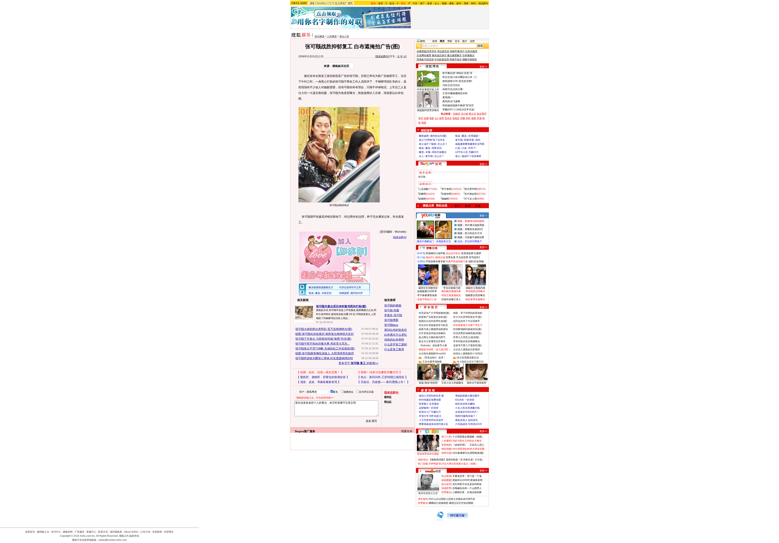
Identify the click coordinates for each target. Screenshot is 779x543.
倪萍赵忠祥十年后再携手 (466, 321)
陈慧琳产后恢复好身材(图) (433, 317)
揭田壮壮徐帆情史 (428, 288)
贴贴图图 (446, 480)
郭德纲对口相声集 (435, 253)
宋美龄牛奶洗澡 (425, 59)
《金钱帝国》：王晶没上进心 (468, 444)
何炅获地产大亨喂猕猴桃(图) (434, 313)
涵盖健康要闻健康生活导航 (469, 144)
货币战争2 (474, 257)
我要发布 (406, 431)
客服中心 (91, 531)
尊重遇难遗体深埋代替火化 (433, 424)
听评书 (421, 253)
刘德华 (456, 113)
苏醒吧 (422, 193)
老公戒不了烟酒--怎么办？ (433, 144)
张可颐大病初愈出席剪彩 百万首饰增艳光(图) (323, 329)
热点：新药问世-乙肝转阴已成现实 (382, 377)
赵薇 (426, 118)
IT (409, 3)
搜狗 (350, 3)
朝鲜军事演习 (457, 51)
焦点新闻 (446, 476)
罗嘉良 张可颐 (393, 315)
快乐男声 (481, 113)
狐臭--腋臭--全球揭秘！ (467, 135)
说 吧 (438, 164)
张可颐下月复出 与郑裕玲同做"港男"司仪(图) (323, 338)
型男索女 (446, 492)
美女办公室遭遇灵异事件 (432, 341)
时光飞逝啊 (454, 101)
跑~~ (450, 97)
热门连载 (423, 463)
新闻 (434, 41)
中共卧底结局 (441, 59)
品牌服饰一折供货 (428, 407)
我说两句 (483, 3)
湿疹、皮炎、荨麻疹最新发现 (318, 382)
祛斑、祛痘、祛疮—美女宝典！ (320, 372)
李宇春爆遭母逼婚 (427, 295)
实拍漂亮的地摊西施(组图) (467, 333)
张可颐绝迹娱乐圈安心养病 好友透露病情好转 (324, 358)
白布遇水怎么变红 (395, 334)
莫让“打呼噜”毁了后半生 (432, 140)
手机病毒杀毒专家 (435, 261)
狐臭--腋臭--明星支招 (430, 148)
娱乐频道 (319, 36)
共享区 (421, 261)
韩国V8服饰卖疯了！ (466, 416)
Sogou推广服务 (305, 431)
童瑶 (444, 97)
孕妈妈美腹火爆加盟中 (467, 395)
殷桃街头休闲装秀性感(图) (433, 321)
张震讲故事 (467, 253)
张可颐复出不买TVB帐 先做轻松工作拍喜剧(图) (325, 348)
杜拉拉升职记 (453, 253)
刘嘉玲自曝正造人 (451, 299)
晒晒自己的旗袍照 (438, 503)
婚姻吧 (445, 198)
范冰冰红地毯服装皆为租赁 (433, 325)
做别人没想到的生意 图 (431, 395)
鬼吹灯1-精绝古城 (435, 257)
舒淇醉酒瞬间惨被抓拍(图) (467, 329)
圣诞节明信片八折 (427, 299)
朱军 (420, 118)
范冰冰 (448, 118)
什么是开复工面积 (395, 344)
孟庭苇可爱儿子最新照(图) (467, 345)
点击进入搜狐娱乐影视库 (466, 349)
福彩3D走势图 (476, 261)
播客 (451, 3)
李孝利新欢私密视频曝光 (466, 341)
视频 (444, 3)
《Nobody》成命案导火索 (433, 345)
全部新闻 (157, 531)
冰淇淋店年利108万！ (467, 412)
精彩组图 (446, 448)
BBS (473, 3)
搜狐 (312, 3)
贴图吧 (422, 198)
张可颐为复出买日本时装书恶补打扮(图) (341, 306)
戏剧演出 (423, 459)
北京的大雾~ (457, 89)
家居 (429, 3)
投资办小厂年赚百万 (430, 412)
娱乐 (392, 3)
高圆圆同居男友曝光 (428, 110)
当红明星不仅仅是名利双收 (467, 484)
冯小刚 (464, 113)
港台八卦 (344, 36)
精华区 (388, 397)
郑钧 (468, 118)
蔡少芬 (472, 113)
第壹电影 (446, 444)
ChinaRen (321, 3)
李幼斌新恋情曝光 (475, 291)
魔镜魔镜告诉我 (458, 93)
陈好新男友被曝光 (475, 299)
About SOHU (131, 531)
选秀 (441, 118)
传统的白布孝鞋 (394, 339)
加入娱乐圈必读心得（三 (463, 77)
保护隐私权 (116, 531)
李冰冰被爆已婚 (451, 288)
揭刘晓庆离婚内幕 (451, 291)
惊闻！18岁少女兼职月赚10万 (379, 372)
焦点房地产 (341, 3)
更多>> (483, 66)
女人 (437, 3)
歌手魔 (446, 73)
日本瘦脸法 (468, 55)
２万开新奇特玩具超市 (431, 420)
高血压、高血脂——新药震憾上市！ (383, 382)
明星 (423, 122)
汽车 (415, 3)
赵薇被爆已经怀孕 (427, 291)
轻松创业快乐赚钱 (465, 403)
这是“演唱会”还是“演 (461, 73)
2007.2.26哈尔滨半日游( (461, 109)
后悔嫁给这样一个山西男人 (467, 488)
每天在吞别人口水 (428, 493)
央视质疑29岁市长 (427, 51)
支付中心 (56, 531)
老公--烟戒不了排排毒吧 (468, 156)
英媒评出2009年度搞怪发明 (467, 480)
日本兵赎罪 (471, 51)
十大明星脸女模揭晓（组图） (468, 436)
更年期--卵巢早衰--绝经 (467, 140)
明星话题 (446, 453)
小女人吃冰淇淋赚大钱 (467, 407)
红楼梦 (477, 253)
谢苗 (444, 81)
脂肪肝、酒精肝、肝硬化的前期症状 (323, 377)
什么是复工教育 (394, 349)
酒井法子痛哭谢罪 (476, 383)
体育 (380, 3)
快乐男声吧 (471, 189)
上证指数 (423, 189)
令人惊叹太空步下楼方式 (470, 361)
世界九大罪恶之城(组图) (466, 337)
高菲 (444, 101)
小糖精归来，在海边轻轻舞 (467, 492)
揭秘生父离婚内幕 (475, 288)
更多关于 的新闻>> (358, 363)
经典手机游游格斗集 (457, 261)
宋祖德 (446, 105)
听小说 (421, 257)
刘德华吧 (446, 193)
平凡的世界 (462, 257)
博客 (466, 3)
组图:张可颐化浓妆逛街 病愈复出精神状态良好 (324, 333)
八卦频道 (332, 36)
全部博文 (169, 531)
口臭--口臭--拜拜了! (465, 148)
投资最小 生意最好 (429, 403)
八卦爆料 (446, 440)
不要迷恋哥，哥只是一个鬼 (467, 476)
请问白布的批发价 (395, 329)
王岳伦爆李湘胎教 (432, 361)
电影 (431, 118)
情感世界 (446, 488)
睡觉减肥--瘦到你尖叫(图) (433, 135)
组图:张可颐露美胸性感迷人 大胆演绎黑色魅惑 (324, 353)
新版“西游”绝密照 (428, 383)
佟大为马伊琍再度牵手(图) (467, 317)
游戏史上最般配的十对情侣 (467, 353)
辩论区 (388, 401)
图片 (464, 41)
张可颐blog (391, 325)
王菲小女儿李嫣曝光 (452, 383)
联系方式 (103, 531)
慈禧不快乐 (456, 59)
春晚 (473, 118)
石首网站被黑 (424, 55)
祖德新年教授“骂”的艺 (462, 105)
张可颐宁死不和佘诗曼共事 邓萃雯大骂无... (322, 343)
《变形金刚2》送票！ (434, 357)
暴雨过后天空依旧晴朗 (461, 503)
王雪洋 (446, 93)
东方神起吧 (471, 193)
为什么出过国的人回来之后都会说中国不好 (452, 499)
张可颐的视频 (392, 305)
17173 (330, 3)
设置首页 (30, 531)
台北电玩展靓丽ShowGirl (432, 353)
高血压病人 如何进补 (466, 420)
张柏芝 (456, 118)
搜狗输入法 (43, 531)
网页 (442, 41)
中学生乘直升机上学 (428, 89)
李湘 (479, 118)
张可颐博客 (391, 320)
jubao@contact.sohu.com (113, 540)
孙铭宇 (446, 89)
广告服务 (79, 531)
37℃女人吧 (471, 198)
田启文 (446, 77)
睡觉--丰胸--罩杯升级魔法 (433, 152)
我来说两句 (382, 56)
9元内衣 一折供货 (464, 399)
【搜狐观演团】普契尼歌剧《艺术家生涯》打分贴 (455, 459)
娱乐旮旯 (446, 484)
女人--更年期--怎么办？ (431, 156)
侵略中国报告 (469, 59)
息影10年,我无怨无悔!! (460, 81)
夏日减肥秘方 (454, 55)
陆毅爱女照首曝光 (475, 295)
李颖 (444, 109)
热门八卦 (446, 436)
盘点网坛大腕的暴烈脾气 (432, 337)
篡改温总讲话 (439, 55)
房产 (422, 3)
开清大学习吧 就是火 (430, 416)
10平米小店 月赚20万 (467, 152)
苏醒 (462, 118)
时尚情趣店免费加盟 (430, 399)
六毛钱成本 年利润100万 (468, 424)
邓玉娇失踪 (443, 51)
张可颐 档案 (391, 310)
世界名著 (450, 257)
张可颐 (421, 176)
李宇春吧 (446, 189)
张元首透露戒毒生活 (468, 357)
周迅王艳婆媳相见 (451, 295)
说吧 (472, 41)
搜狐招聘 (68, 531)
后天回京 (455, 85)
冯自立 (446, 85)
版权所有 (134, 535)
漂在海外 (423, 499)
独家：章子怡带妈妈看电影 (467, 313)
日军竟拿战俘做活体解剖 (432, 333)
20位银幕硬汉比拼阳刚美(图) (468, 453)
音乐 (457, 41)
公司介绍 (145, 531)
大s (436, 118)
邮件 (458, 3)
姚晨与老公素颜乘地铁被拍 (433, 329)
